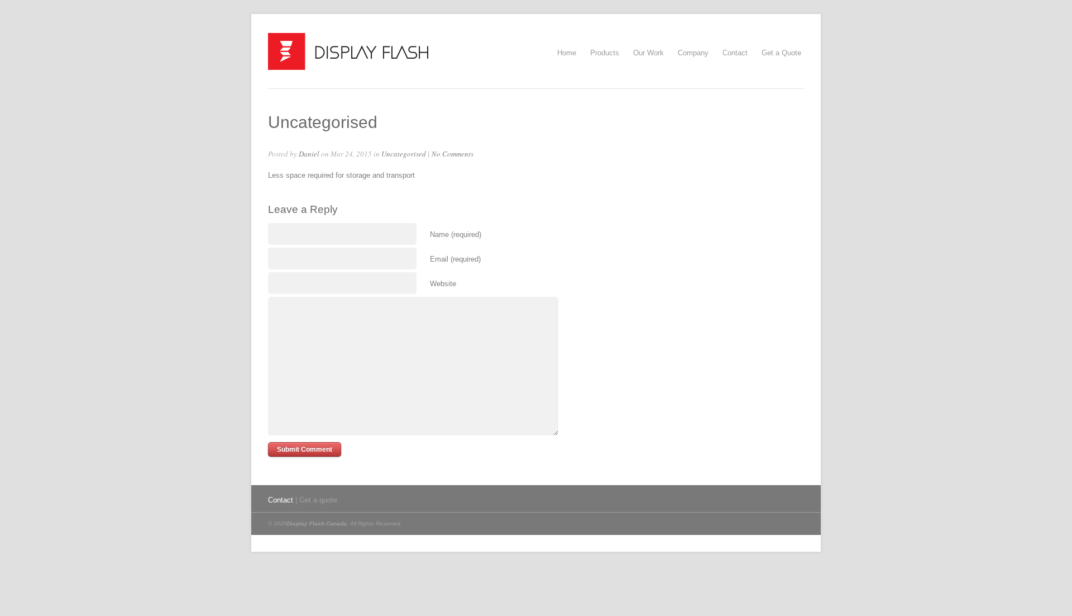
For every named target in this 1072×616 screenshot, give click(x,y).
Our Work (648, 53)
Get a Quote (781, 53)
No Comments (452, 154)
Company (693, 53)
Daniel (309, 154)
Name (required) (455, 234)
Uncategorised (403, 154)
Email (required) (455, 259)
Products (604, 51)
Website (443, 283)
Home (566, 53)
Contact (735, 53)
